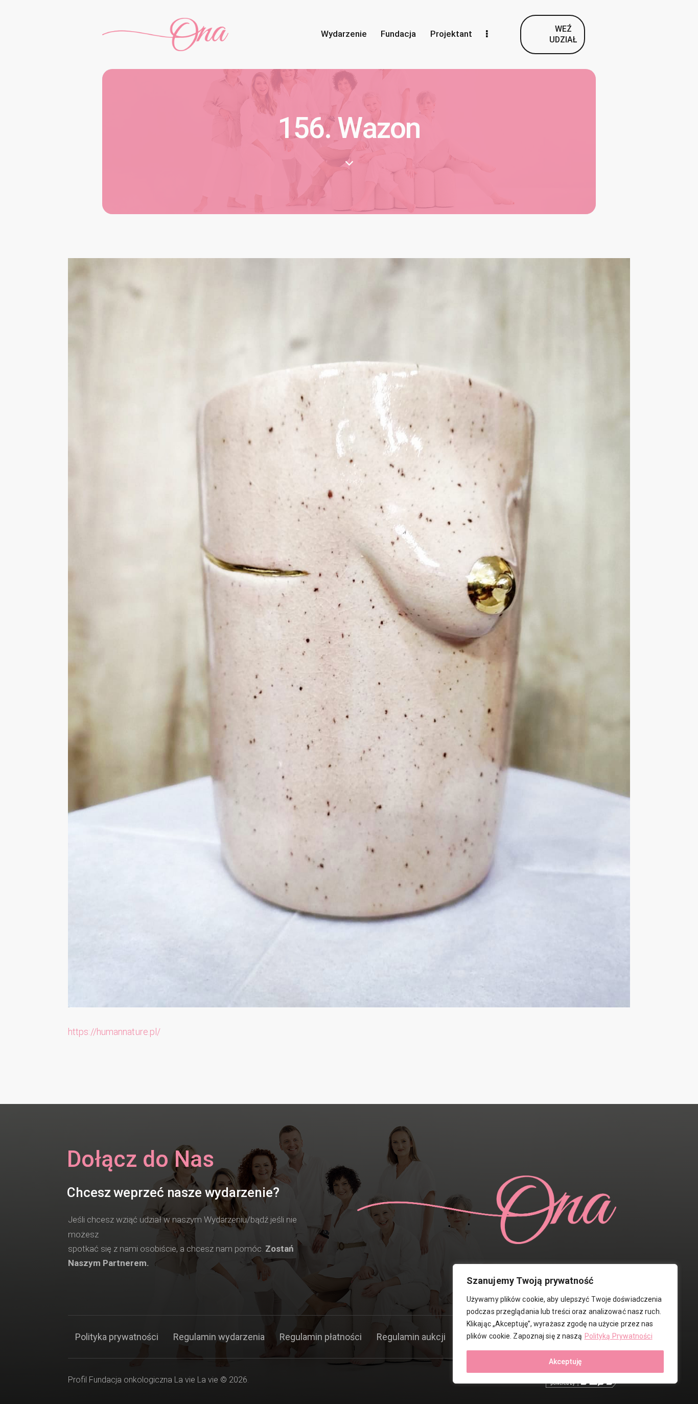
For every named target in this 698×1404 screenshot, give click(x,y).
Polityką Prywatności (619, 1336)
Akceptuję (565, 1361)
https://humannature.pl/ (114, 1031)
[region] (565, 1324)
